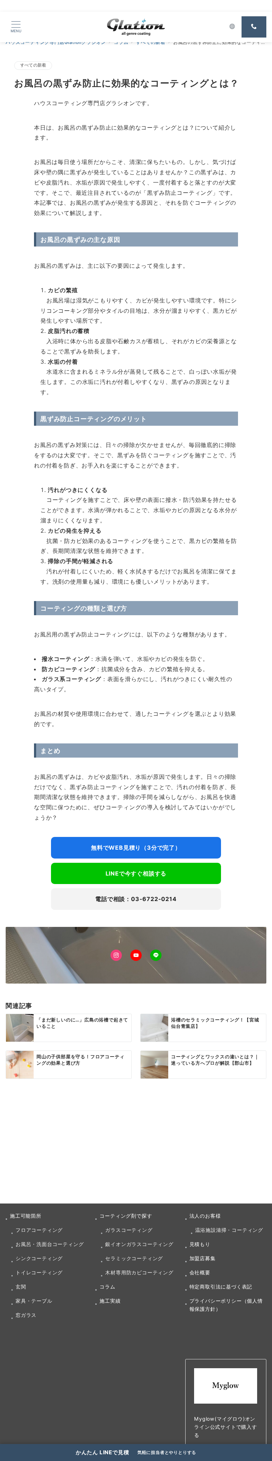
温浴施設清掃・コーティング (229, 1230)
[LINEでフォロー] (156, 955)
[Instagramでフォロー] (116, 955)
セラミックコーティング (134, 1258)
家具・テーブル (34, 1301)
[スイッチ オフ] (232, 27)
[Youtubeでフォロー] (136, 955)
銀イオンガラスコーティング (139, 1244)
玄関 (21, 1287)
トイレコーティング (39, 1272)
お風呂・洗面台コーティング (50, 1244)
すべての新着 (33, 65)
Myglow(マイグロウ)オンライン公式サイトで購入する (225, 1427)
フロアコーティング (39, 1230)
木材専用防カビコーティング (139, 1272)
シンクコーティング (39, 1258)
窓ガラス (26, 1315)
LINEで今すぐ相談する (136, 873)
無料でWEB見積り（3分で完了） (136, 847)
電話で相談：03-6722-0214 (135, 898)
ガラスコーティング (128, 1230)
